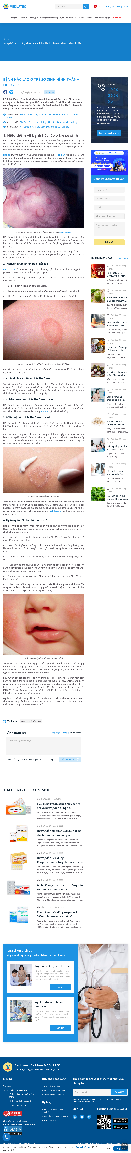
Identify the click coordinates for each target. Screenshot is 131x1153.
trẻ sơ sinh (60, 154)
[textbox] (109, 216)
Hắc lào (6, 154)
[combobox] (109, 216)
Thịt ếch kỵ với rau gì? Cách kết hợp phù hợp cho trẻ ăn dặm (117, 350)
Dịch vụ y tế (34, 18)
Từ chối (107, 1148)
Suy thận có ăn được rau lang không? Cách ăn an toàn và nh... (117, 498)
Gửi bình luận (68, 759)
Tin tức (81, 18)
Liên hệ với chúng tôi (109, 132)
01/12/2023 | (42, 122)
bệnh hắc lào (65, 232)
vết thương (55, 511)
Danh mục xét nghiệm (102, 18)
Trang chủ (8, 43)
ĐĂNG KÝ (119, 1092)
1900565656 (12, 1086)
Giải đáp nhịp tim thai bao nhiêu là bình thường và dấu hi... (117, 449)
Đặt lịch (60, 987)
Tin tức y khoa (24, 43)
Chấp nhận (120, 1148)
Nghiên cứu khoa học (68, 18)
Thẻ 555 (89, 18)
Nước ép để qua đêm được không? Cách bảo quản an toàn (117, 325)
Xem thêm (123, 258)
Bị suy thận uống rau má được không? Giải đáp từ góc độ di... (117, 300)
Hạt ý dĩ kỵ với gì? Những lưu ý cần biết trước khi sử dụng (117, 424)
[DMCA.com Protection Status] (12, 1130)
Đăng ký (110, 6)
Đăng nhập (122, 6)
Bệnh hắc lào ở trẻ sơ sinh (31, 721)
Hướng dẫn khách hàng (49, 18)
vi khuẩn (45, 411)
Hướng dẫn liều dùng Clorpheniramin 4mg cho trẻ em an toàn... (59, 862)
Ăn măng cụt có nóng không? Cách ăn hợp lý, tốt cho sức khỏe (117, 375)
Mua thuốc (117, 18)
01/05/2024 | (38, 126)
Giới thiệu (23, 18)
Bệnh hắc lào (9, 269)
